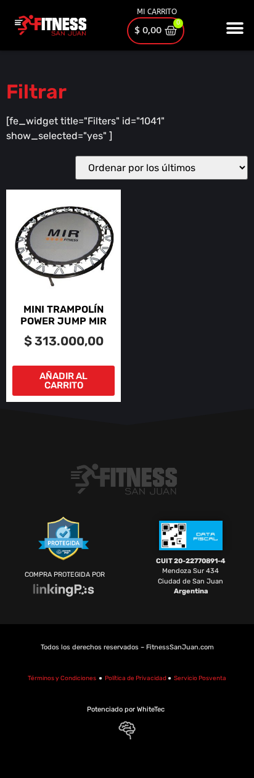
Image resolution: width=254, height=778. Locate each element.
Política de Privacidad (135, 678)
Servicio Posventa (200, 678)
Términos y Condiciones (62, 678)
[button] (235, 28)
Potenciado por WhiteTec (126, 709)
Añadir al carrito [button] (63, 381)
